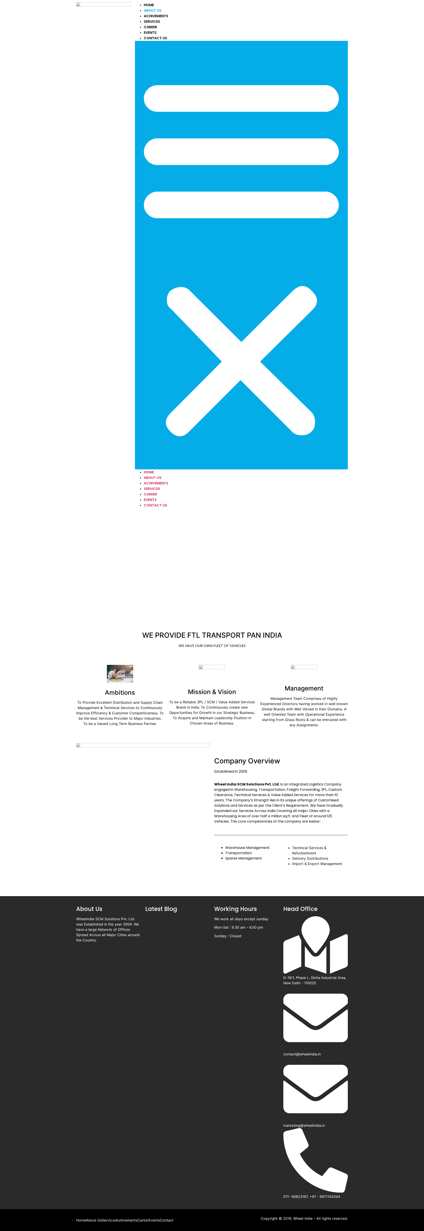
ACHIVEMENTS (156, 16)
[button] (241, 255)
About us (152, 10)
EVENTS (150, 32)
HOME (149, 5)
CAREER (150, 27)
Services (152, 21)
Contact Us (155, 38)
